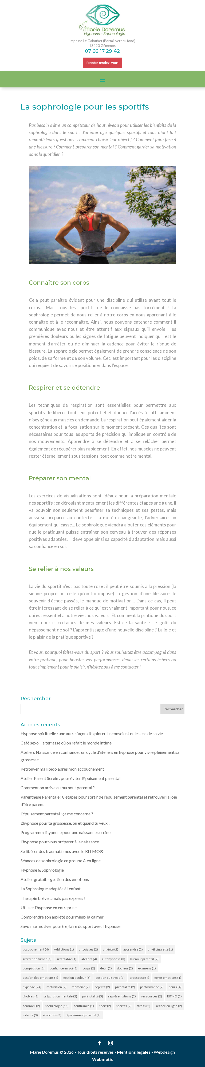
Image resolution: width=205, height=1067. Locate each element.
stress (143, 1006)
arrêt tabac (66, 959)
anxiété (110, 949)
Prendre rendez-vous (102, 63)
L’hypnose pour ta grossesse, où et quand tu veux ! (65, 823)
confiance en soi (63, 968)
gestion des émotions (40, 978)
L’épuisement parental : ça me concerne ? (57, 813)
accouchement (36, 949)
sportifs (124, 1006)
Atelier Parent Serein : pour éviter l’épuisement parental (70, 778)
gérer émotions (167, 978)
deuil (106, 968)
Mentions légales (134, 1051)
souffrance (84, 1006)
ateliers (89, 959)
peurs (175, 987)
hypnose (32, 987)
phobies (30, 996)
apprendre (133, 949)
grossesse (139, 978)
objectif (102, 987)
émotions (52, 1015)
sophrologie (57, 1006)
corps (88, 968)
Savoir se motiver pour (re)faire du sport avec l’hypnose (70, 926)
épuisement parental (83, 1015)
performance (152, 987)
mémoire (81, 987)
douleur (125, 968)
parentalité (125, 987)
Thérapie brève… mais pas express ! (53, 898)
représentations (122, 996)
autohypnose (113, 959)
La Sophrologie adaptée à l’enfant (51, 888)
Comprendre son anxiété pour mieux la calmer (62, 916)
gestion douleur (76, 978)
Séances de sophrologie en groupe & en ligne (61, 860)
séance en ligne (168, 1006)
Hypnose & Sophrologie (42, 869)
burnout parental (144, 959)
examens (147, 968)
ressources (151, 996)
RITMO (174, 996)
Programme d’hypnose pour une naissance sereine (66, 832)
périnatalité (92, 996)
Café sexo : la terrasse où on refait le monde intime (66, 742)
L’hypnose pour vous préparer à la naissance (60, 841)
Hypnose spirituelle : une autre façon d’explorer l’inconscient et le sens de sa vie (92, 733)
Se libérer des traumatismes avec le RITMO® (62, 851)
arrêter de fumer (37, 959)
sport (105, 1006)
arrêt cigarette (160, 949)
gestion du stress (110, 978)
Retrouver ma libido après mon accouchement (62, 768)
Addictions (64, 949)
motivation (56, 987)
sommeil (31, 1006)
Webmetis (102, 1059)
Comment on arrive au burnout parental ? (58, 787)
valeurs (30, 1015)
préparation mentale (60, 996)
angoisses (88, 949)
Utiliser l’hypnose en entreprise (49, 907)
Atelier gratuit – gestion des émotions (55, 879)
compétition (34, 968)
